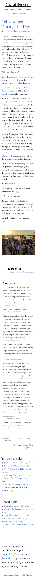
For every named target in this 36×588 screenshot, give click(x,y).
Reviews (14, 13)
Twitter (5, 558)
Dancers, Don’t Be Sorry (14, 478)
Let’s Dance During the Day (16, 24)
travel (3, 528)
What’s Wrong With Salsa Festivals (18, 469)
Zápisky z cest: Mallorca (13, 524)
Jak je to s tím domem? (13, 509)
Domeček (7, 515)
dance (18, 31)
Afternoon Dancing (12, 475)
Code (6, 9)
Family (19, 9)
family (27, 506)
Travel (22, 13)
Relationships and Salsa (23, 445)
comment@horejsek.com (24, 271)
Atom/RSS (7, 554)
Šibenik (26, 87)
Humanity (28, 9)
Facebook (19, 554)
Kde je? (6, 506)
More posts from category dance (15, 484)
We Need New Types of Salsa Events (17, 438)
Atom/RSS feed (9, 490)
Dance (12, 9)
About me (8, 575)
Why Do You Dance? (12, 465)
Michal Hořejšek (18, 4)
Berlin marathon (8, 90)
